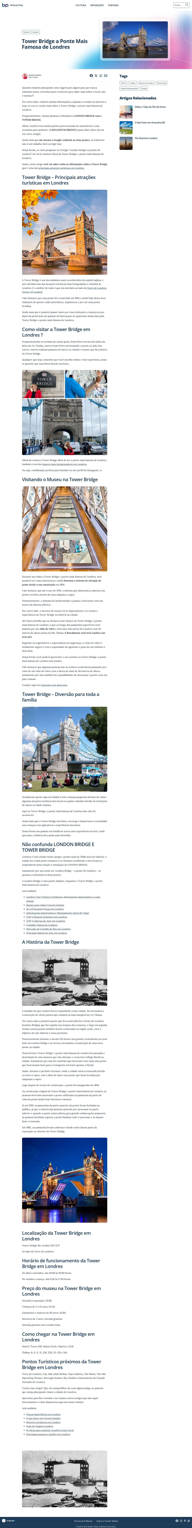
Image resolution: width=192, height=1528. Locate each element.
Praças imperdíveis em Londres (43, 1414)
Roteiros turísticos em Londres (43, 1422)
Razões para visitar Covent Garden (45, 905)
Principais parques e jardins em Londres (48, 1434)
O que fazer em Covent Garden (43, 1418)
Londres (132, 83)
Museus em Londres (146, 83)
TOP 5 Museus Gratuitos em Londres (46, 916)
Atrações (35, 32)
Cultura (80, 5)
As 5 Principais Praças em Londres (45, 908)
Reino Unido (161, 83)
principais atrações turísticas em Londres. (61, 168)
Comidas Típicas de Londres (41, 925)
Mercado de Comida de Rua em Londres (48, 928)
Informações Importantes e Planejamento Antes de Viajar (57, 913)
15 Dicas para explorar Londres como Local (50, 1430)
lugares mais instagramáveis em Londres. (64, 464)
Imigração (97, 5)
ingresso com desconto (54, 685)
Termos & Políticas (83, 1521)
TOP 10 (123, 83)
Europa (144, 88)
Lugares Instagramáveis (129, 88)
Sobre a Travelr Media (107, 1521)
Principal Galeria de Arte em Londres (46, 932)
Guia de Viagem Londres (39, 1426)
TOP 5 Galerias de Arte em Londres (45, 920)
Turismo (113, 5)
